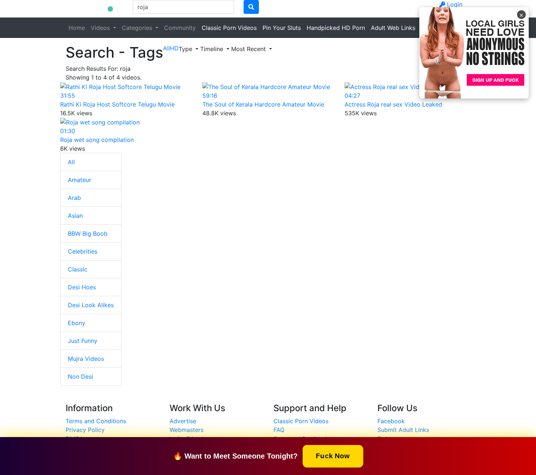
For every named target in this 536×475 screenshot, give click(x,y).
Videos (101, 27)
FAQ (278, 429)
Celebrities (82, 251)
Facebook (391, 421)
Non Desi (80, 376)
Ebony (76, 323)
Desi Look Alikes (91, 305)
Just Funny (82, 340)
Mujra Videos (86, 358)
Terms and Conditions (96, 421)
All (71, 162)
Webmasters (186, 429)
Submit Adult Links (403, 429)
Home (77, 27)
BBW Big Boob (88, 233)
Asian (75, 215)
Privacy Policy (85, 429)
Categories (138, 27)
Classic (78, 269)
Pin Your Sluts (282, 27)
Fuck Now (333, 455)
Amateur (79, 180)
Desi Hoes (82, 287)
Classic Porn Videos (229, 27)
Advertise (183, 421)
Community (180, 27)
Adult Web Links (393, 27)
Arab (74, 197)
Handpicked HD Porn (336, 27)
